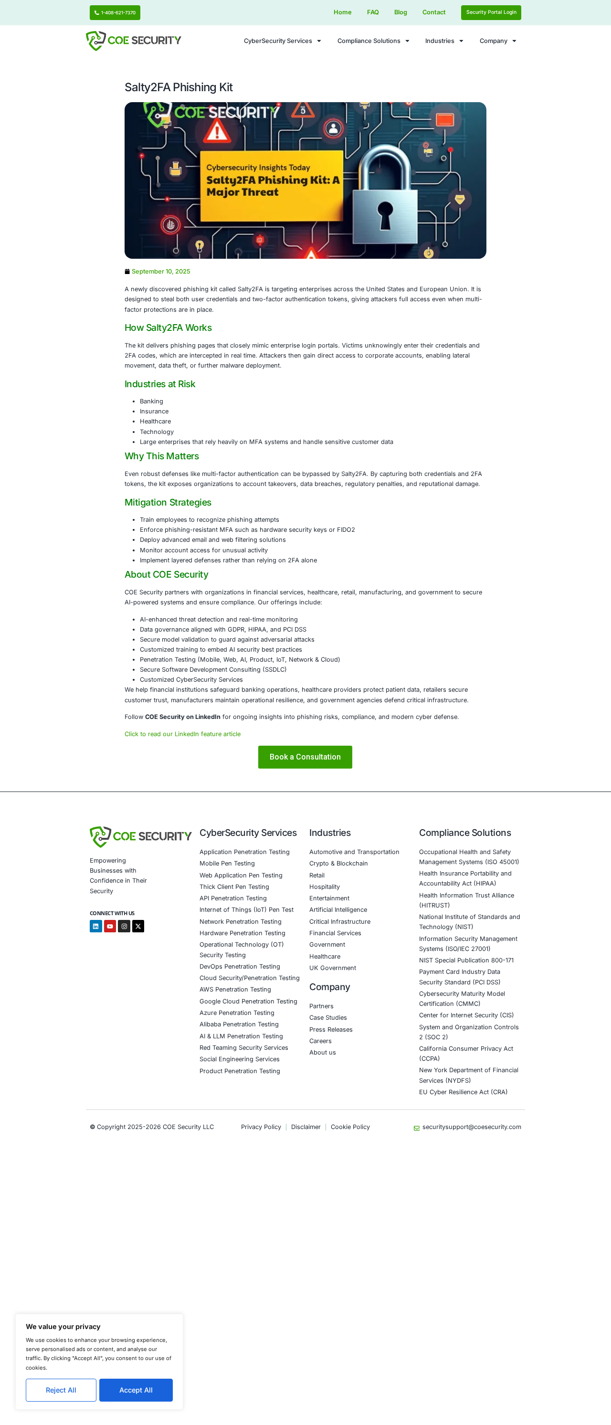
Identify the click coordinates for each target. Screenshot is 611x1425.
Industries (439, 40)
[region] (99, 1362)
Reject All (61, 1390)
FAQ (373, 12)
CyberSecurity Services (278, 40)
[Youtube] (110, 926)
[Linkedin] (96, 926)
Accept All (136, 1390)
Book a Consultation (305, 757)
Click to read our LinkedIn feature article (183, 734)
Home (343, 12)
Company (493, 40)
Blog (400, 12)
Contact (434, 12)
